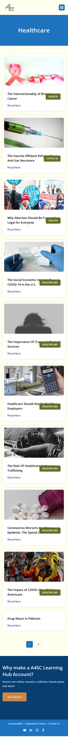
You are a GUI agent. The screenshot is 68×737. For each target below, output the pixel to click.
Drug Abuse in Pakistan (23, 618)
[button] (62, 7)
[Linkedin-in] (31, 730)
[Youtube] (25, 730)
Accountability (15, 723)
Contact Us (54, 723)
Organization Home (35, 723)
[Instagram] (37, 730)
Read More (14, 105)
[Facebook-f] (43, 730)
